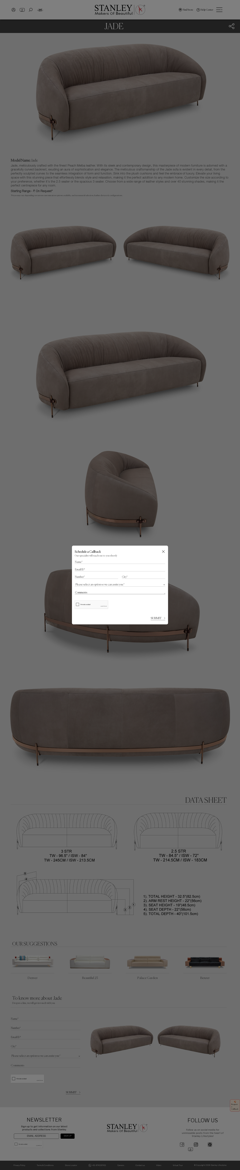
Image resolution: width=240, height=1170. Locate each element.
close (163, 551)
